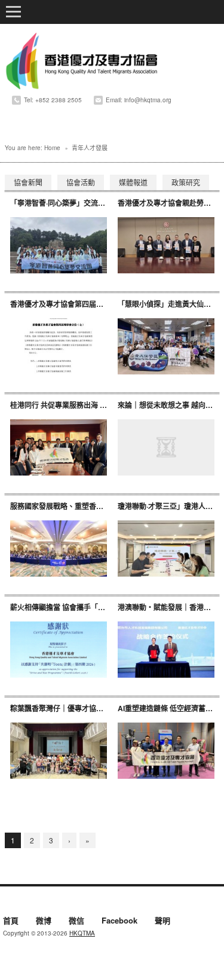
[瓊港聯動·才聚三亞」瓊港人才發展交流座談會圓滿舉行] (166, 548)
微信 (76, 921)
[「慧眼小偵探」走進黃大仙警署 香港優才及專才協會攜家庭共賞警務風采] (166, 346)
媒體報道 (133, 182)
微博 (43, 921)
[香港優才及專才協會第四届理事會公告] (58, 346)
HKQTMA (82, 933)
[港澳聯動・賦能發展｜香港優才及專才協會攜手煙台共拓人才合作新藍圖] (166, 649)
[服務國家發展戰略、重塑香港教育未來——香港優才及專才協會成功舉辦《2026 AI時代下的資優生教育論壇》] (58, 548)
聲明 (162, 921)
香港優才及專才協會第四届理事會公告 (71, 303)
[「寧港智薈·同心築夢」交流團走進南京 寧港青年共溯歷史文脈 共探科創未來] (58, 245)
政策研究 (185, 182)
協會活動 (80, 182)
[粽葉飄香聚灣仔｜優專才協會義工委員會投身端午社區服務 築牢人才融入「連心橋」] (58, 751)
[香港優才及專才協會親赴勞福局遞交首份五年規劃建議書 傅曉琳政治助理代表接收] (166, 245)
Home (52, 148)
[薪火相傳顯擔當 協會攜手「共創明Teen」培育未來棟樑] (58, 649)
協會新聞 (28, 182)
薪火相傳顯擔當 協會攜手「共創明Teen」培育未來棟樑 (98, 607)
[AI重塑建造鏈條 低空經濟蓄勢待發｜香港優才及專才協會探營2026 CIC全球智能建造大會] (166, 751)
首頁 (11, 921)
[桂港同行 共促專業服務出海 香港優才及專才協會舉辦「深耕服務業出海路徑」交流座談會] (58, 447)
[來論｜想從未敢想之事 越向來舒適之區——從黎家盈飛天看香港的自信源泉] (166, 447)
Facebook (119, 921)
